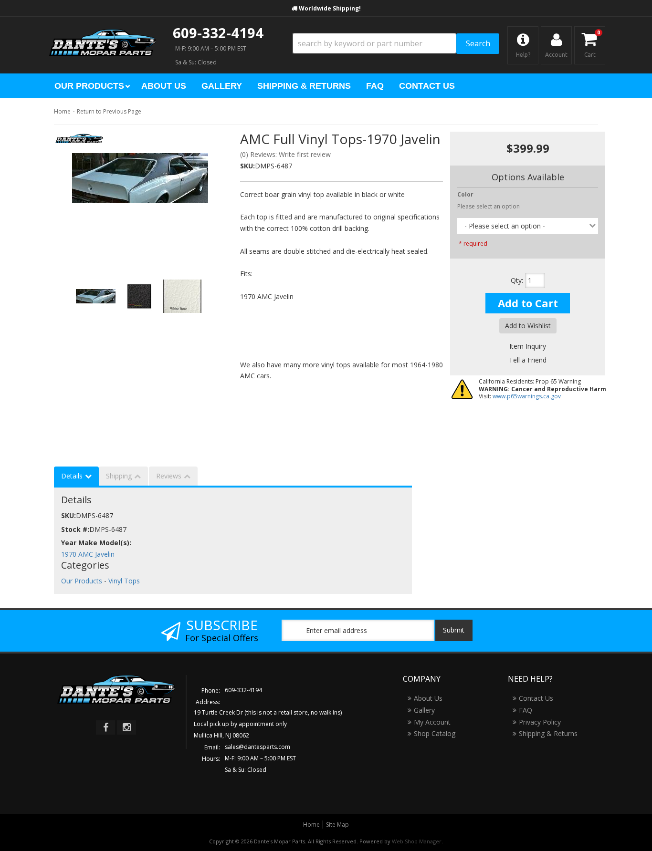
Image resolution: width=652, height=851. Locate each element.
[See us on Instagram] (126, 727)
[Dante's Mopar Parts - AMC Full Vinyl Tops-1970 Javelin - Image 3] (182, 296)
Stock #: (75, 529)
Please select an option (488, 206)
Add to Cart (528, 303)
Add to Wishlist (528, 325)
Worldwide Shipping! (330, 8)
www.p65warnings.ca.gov (527, 396)
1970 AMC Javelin (88, 554)
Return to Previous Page (109, 111)
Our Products (81, 580)
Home (62, 111)
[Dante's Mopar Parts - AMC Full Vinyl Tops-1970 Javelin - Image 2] (139, 296)
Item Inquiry (527, 346)
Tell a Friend (528, 359)
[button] (396, 43)
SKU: (247, 165)
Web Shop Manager (417, 841)
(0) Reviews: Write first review (285, 154)
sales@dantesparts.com (257, 747)
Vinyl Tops (124, 580)
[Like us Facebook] (105, 727)
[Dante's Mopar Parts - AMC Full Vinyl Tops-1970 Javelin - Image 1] (140, 178)
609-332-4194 (218, 33)
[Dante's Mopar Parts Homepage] (102, 33)
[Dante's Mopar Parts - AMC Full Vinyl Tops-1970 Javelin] (79, 141)
